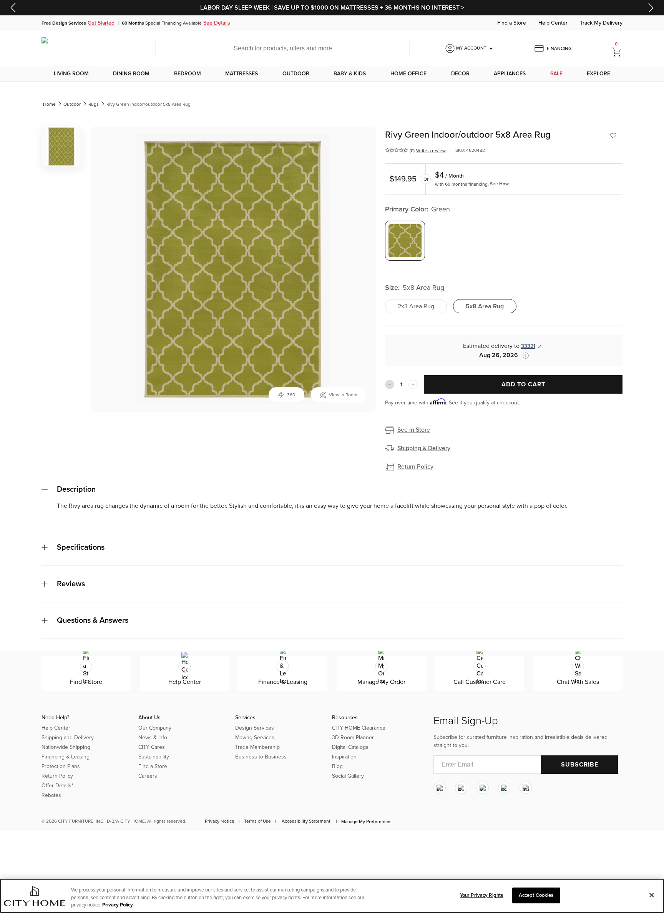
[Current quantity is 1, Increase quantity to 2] (413, 384)
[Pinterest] (504, 788)
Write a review (431, 150)
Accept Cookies (536, 895)
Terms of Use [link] (257, 821)
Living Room (71, 74)
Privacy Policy (117, 905)
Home (49, 104)
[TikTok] (526, 788)
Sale (556, 74)
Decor (460, 74)
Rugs (93, 104)
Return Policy (415, 467)
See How (499, 183)
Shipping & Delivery (423, 448)
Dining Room (131, 74)
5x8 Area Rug (485, 306)
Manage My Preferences (366, 821)
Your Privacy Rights (481, 895)
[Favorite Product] (613, 135)
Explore (598, 74)
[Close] (651, 894)
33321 (528, 346)
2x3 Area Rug (416, 306)
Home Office (408, 74)
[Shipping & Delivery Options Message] (523, 356)
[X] (483, 788)
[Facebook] (461, 788)
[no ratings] (396, 150)
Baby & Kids (350, 74)
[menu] (332, 73)
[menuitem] (71, 73)
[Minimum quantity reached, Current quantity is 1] (389, 384)
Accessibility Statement (306, 821)
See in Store (413, 430)
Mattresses (241, 74)
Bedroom (187, 74)
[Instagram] (440, 788)
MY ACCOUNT (476, 48)
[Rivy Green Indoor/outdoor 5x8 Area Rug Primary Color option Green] (405, 241)
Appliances (510, 74)
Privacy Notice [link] (219, 821)
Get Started (101, 23)
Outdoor (295, 74)
